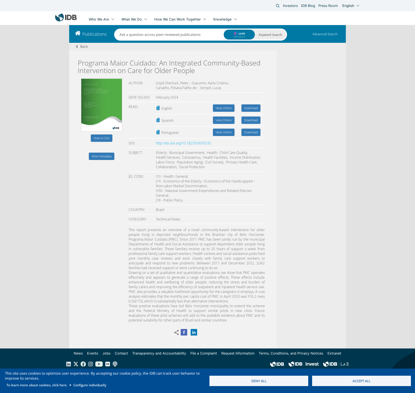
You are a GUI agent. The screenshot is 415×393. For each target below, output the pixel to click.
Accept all (361, 381)
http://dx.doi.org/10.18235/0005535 (183, 143)
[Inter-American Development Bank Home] (66, 20)
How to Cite (102, 138)
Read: (133, 106)
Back (84, 46)
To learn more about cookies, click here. (36, 385)
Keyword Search (270, 35)
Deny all (259, 381)
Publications (94, 34)
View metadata (102, 156)
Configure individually (89, 385)
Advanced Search (325, 34)
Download (251, 108)
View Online (224, 108)
